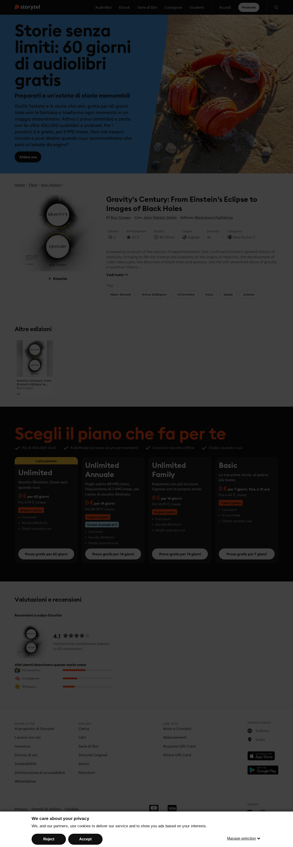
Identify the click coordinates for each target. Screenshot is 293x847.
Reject (48, 839)
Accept (85, 839)
